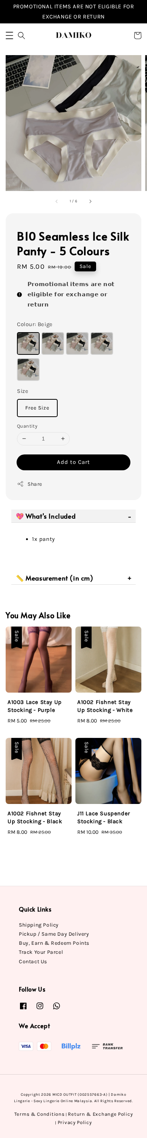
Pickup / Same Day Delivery (54, 934)
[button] (9, 35)
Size (22, 391)
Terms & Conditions (39, 1114)
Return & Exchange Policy (100, 1114)
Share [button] (35, 484)
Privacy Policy (75, 1122)
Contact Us (33, 961)
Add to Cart (73, 462)
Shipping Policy (39, 925)
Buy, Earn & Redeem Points (54, 943)
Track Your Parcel (41, 952)
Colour (35, 324)
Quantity (27, 426)
